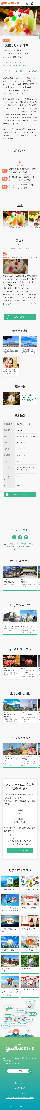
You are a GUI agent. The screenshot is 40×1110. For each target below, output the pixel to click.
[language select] (27, 3)
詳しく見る (34, 257)
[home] (10, 3)
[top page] (5, 544)
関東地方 (28, 1020)
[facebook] (14, 537)
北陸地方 (21, 1010)
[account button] (32, 3)
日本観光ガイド (13, 544)
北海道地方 (30, 1001)
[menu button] (36, 3)
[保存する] (38, 37)
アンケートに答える (20, 850)
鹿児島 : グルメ (11, 546)
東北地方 (32, 1014)
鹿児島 (31, 544)
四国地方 (14, 1023)
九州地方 (23, 544)
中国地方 (8, 1016)
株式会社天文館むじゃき (18, 65)
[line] (26, 537)
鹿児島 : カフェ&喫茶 (24, 546)
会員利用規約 (20, 1088)
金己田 (10, 254)
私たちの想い (20, 1083)
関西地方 (17, 1014)
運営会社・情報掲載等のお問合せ (20, 1097)
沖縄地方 (9, 1007)
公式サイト (20, 485)
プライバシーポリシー (20, 1093)
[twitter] (20, 537)
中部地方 (23, 1024)
